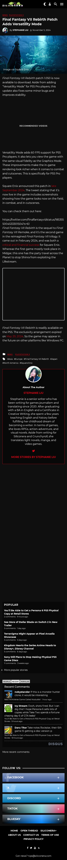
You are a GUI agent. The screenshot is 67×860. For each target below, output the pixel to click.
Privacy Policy (33, 839)
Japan (54, 359)
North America (11, 363)
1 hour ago (47, 699)
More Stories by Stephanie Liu (33, 457)
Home (14, 830)
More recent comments (15, 751)
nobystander (22, 691)
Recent (15, 682)
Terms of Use (50, 834)
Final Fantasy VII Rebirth (37, 359)
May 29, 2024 (15, 336)
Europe (18, 359)
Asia (11, 359)
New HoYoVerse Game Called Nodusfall (22, 699)
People (6, 682)
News (5, 15)
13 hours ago (17, 738)
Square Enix (26, 363)
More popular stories (16, 669)
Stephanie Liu (20, 30)
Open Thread (29, 830)
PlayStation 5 (16, 15)
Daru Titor (21, 727)
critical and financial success (20, 244)
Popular (25, 682)
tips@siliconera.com (39, 855)
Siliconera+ (48, 830)
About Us (14, 834)
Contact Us (31, 834)
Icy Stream (21, 705)
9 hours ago (17, 721)
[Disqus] (33, 505)
